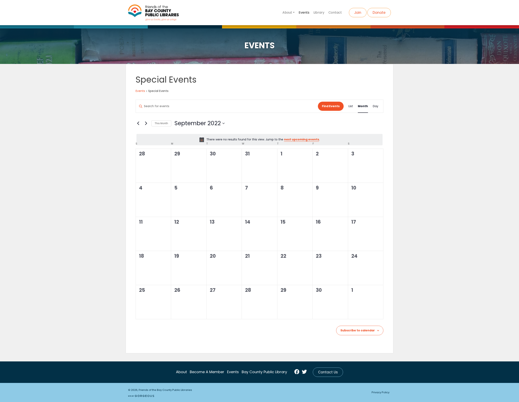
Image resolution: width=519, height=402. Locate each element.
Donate (379, 12)
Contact (335, 12)
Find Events (331, 106)
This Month (161, 123)
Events (304, 12)
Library (318, 12)
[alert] (259, 139)
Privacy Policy (380, 392)
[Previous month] (138, 123)
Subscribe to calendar (357, 330)
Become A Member (207, 371)
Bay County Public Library (264, 371)
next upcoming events (301, 139)
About (287, 12)
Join (357, 12)
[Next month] (146, 123)
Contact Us (328, 372)
